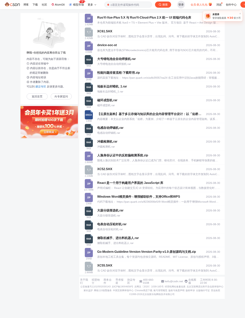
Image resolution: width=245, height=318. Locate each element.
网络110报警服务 (103, 290)
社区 (44, 4)
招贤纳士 (96, 281)
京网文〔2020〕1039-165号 (149, 286)
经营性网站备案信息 (175, 286)
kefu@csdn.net (174, 281)
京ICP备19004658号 (122, 286)
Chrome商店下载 (143, 290)
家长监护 (88, 290)
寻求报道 (119, 281)
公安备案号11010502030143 (95, 286)
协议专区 (131, 281)
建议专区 (41, 86)
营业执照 (215, 290)
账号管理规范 (160, 290)
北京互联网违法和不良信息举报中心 (205, 286)
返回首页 (37, 96)
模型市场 (78, 4)
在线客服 (192, 281)
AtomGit (60, 4)
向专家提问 (61, 96)
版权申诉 (190, 290)
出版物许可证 (203, 290)
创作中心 (231, 4)
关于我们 (84, 281)
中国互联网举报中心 (123, 290)
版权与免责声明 (176, 290)
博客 (26, 4)
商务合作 (108, 281)
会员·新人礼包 (199, 4)
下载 (35, 4)
